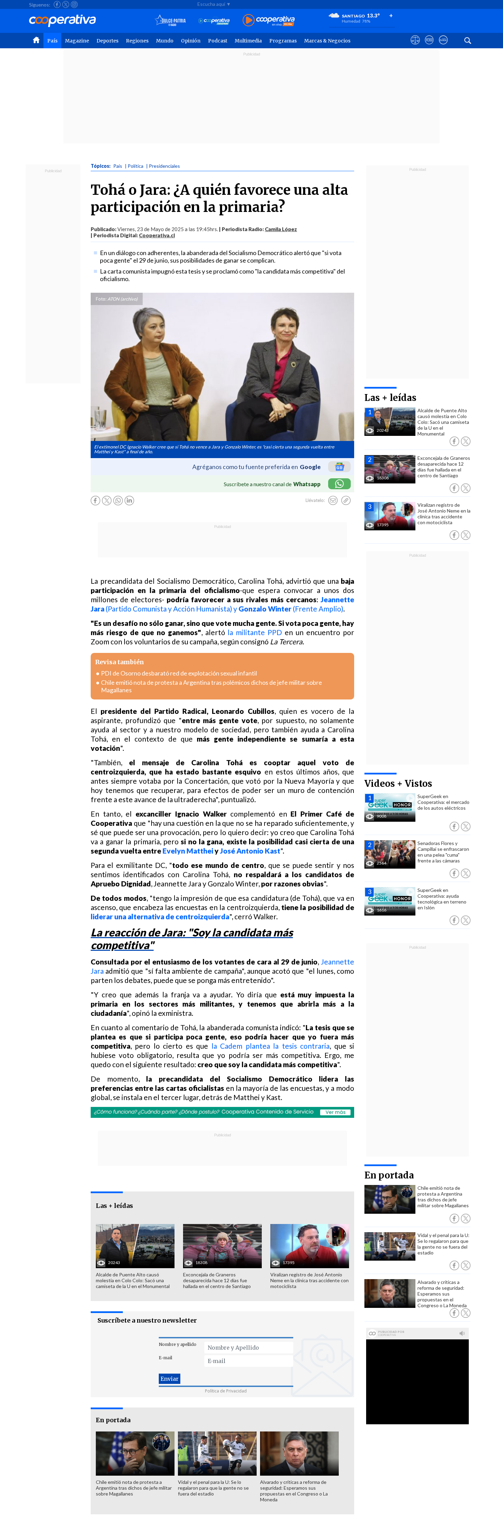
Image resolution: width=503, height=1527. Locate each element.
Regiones (137, 41)
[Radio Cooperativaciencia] (214, 20)
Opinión (191, 41)
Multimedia (248, 41)
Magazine (77, 41)
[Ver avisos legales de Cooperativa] (415, 46)
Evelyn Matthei (188, 850)
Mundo (164, 41)
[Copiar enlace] (346, 500)
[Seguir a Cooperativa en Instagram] (74, 4)
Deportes (107, 41)
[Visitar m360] (429, 46)
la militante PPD (255, 632)
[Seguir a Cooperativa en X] (65, 4)
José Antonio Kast (250, 850)
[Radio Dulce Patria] (170, 20)
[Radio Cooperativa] (269, 20)
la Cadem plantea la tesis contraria (270, 1046)
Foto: (101, 299)
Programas (283, 41)
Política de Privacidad (226, 1391)
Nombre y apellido (177, 1344)
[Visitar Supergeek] (443, 46)
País (52, 41)
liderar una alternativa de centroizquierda (160, 916)
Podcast (217, 41)
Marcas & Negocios (327, 41)
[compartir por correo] (333, 500)
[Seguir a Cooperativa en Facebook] (57, 4)
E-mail (165, 1357)
